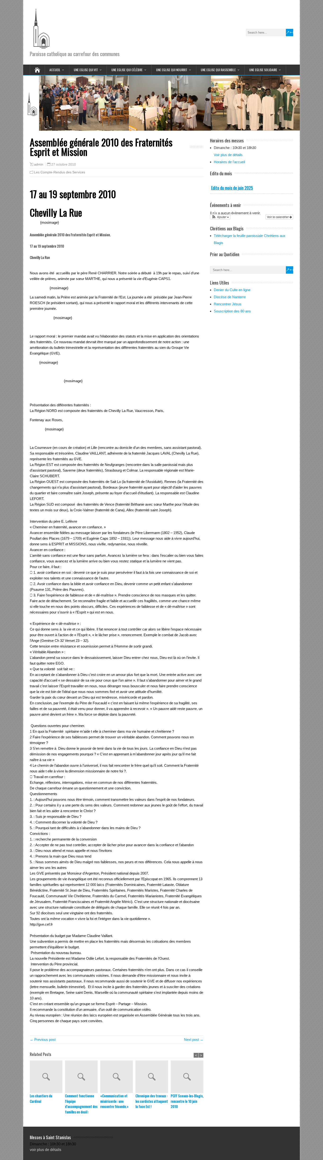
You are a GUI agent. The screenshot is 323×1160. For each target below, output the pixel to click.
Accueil (54, 69)
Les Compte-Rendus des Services (59, 172)
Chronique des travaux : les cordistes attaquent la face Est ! (151, 1101)
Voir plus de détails (228, 155)
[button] (220, 216)
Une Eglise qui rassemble (218, 69)
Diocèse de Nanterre (230, 297)
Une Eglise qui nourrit (171, 69)
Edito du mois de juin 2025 (232, 188)
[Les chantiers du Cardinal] (47, 1076)
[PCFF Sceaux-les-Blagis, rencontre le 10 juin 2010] (188, 1076)
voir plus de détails (45, 1150)
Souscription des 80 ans (232, 311)
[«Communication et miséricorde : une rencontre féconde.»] (117, 1076)
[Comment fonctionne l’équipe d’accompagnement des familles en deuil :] (82, 1076)
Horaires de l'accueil (229, 162)
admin (38, 164)
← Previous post (43, 1039)
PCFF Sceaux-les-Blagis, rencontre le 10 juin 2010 (187, 1101)
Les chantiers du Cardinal (41, 1098)
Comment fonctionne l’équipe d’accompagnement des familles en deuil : (81, 1103)
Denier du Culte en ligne (232, 290)
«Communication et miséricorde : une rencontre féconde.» (114, 1101)
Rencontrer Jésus (227, 304)
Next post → (193, 1039)
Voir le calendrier (278, 217)
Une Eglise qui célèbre (127, 69)
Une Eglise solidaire (263, 69)
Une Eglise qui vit (86, 69)
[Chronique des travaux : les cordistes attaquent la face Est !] (153, 1076)
